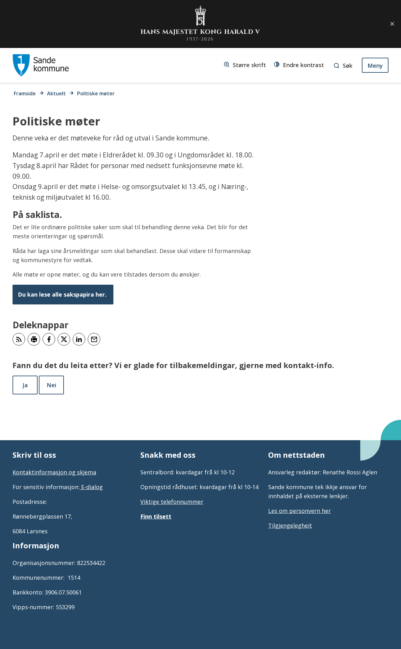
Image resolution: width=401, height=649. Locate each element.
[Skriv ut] (34, 339)
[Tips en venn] (94, 339)
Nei (51, 385)
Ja (25, 385)
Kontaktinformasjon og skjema (54, 472)
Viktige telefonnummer (171, 501)
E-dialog (91, 487)
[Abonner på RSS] (19, 339)
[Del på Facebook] (49, 339)
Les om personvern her (299, 510)
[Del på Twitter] (64, 339)
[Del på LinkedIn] (79, 339)
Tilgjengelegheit (290, 525)
